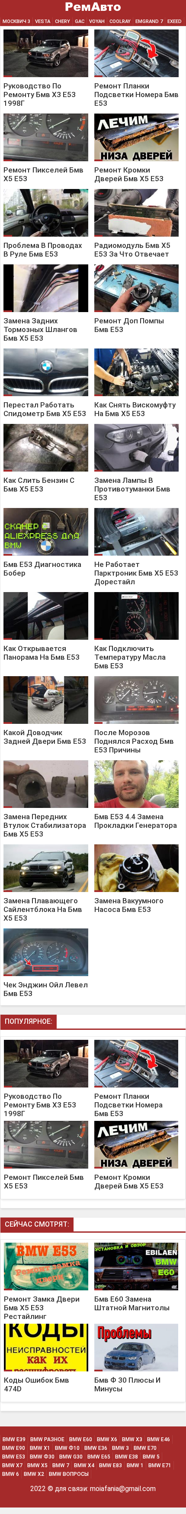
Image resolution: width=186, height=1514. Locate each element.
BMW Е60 (80, 1439)
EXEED (174, 21)
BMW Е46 (158, 1439)
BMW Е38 (126, 1457)
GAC (79, 21)
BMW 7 (60, 1465)
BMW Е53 (13, 1457)
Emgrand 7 (149, 21)
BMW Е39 (14, 1439)
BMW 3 (120, 1448)
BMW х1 (40, 1448)
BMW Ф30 (42, 1457)
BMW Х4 (84, 1465)
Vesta (42, 21)
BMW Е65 (98, 1457)
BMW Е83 (110, 1465)
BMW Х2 (34, 1474)
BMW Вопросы (69, 1474)
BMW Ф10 (67, 1448)
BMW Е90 (13, 1448)
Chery (62, 21)
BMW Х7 (12, 1465)
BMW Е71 (159, 1465)
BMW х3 (132, 1439)
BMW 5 (151, 1457)
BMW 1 (135, 1465)
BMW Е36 (95, 1448)
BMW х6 (107, 1439)
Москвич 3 (16, 21)
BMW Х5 (37, 1465)
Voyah (97, 21)
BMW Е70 (145, 1448)
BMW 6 (10, 1474)
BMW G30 (71, 1457)
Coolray (120, 21)
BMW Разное (47, 1439)
